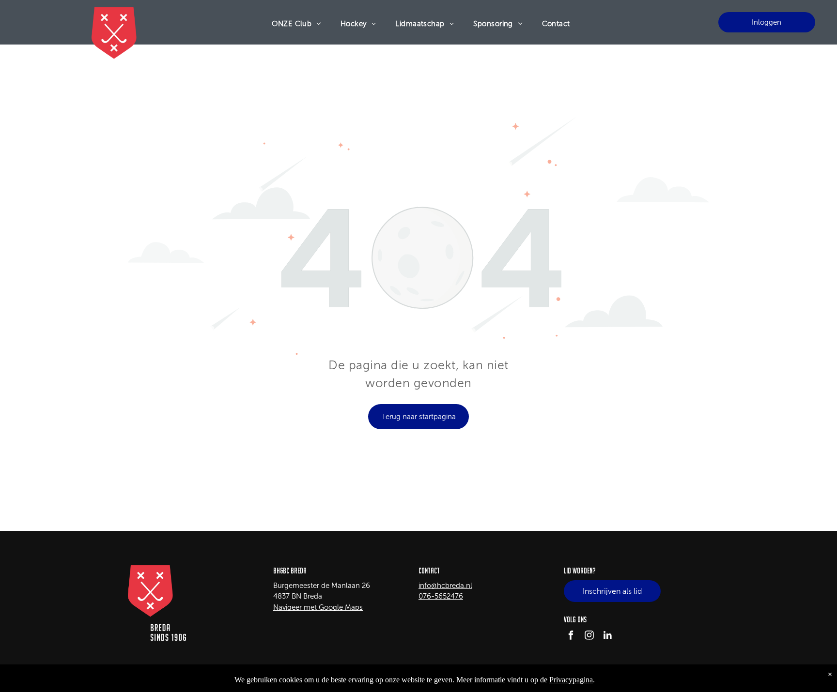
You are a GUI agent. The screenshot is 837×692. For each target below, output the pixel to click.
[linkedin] (608, 636)
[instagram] (589, 636)
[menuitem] (296, 24)
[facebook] (571, 636)
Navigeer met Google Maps (318, 607)
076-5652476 (440, 596)
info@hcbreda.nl (445, 585)
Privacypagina (571, 680)
